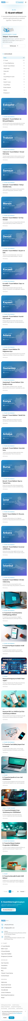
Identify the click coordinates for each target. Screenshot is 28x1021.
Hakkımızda (4, 982)
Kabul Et (11, 1017)
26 (18, 891)
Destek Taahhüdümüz (6, 987)
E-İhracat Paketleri (5, 951)
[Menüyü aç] (26, 2)
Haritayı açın (13, 45)
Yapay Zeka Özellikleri (6, 953)
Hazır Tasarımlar (5, 963)
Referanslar (4, 968)
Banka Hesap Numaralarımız (7, 995)
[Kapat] (25, 1011)
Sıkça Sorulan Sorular (6, 984)
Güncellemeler (4, 990)
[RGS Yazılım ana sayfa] (5, 2)
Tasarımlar (20, 2)
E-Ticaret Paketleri (5, 946)
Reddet (5, 1017)
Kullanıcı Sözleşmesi (5, 1006)
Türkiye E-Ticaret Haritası (7, 973)
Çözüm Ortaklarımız (6, 992)
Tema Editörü (4, 965)
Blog (2, 970)
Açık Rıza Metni (19, 1008)
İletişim (3, 997)
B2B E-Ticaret (4, 948)
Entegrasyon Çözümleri (6, 956)
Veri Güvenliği (4, 1008)
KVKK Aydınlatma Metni (6, 1005)
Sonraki (22, 891)
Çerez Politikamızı (17, 1013)
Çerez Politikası (11, 1008)
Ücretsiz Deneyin (8, 910)
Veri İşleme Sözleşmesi (16, 1006)
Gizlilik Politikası (15, 1005)
